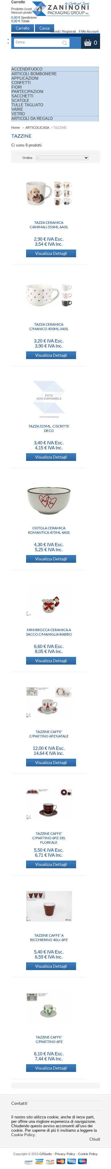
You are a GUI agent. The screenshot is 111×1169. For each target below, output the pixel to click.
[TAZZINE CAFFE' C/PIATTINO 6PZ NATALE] (49, 703)
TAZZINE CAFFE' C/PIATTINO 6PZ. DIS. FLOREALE (49, 835)
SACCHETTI (22, 96)
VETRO (18, 114)
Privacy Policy (65, 1154)
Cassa (44, 28)
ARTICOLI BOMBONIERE (34, 74)
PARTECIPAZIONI (28, 91)
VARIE (17, 109)
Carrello (18, 2)
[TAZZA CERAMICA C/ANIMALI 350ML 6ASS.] (49, 194)
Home (15, 127)
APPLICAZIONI (25, 78)
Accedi (54, 31)
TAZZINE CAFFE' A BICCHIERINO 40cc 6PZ (48, 937)
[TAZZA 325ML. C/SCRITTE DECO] (49, 397)
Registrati (69, 31)
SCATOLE (20, 100)
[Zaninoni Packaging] (61, 10)
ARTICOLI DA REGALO (32, 118)
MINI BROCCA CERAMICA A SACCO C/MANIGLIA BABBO (49, 632)
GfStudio (45, 1154)
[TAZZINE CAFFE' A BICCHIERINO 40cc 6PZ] (49, 906)
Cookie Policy (23, 1135)
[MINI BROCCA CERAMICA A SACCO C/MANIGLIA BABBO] (49, 601)
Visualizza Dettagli (51, 253)
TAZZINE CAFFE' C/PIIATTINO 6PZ (49, 1039)
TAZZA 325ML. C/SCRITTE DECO (48, 428)
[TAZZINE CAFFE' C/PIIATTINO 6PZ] (49, 1008)
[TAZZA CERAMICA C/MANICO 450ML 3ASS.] (49, 295)
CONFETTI (21, 83)
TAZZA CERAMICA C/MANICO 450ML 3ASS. (49, 326)
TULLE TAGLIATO (27, 105)
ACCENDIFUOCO (27, 69)
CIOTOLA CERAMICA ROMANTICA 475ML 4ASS (49, 530)
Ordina (27, 158)
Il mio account (89, 31)
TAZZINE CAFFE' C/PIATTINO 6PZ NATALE (49, 733)
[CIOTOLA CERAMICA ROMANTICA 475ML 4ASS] (49, 499)
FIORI (17, 87)
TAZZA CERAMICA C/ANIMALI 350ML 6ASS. (49, 224)
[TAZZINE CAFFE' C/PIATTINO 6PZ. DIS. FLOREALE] (49, 805)
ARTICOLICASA (37, 127)
